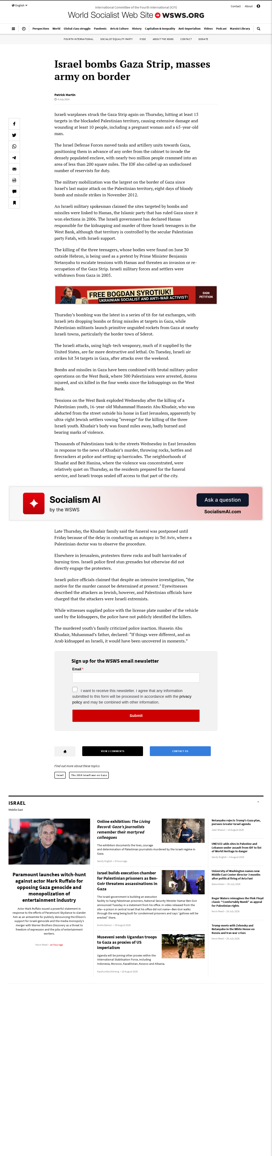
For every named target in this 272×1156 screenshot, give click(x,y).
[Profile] (258, 7)
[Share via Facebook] (14, 123)
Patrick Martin (64, 95)
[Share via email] (14, 168)
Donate (203, 39)
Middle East (15, 810)
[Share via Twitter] (14, 135)
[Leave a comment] (14, 191)
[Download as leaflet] (14, 180)
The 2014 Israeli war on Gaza (89, 775)
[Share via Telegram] (14, 157)
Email (76, 669)
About (249, 6)
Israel (60, 775)
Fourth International (79, 39)
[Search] (259, 30)
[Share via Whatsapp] (14, 146)
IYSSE (143, 39)
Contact (236, 6)
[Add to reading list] (14, 202)
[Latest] (24, 30)
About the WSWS (163, 39)
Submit (136, 716)
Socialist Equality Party (116, 39)
